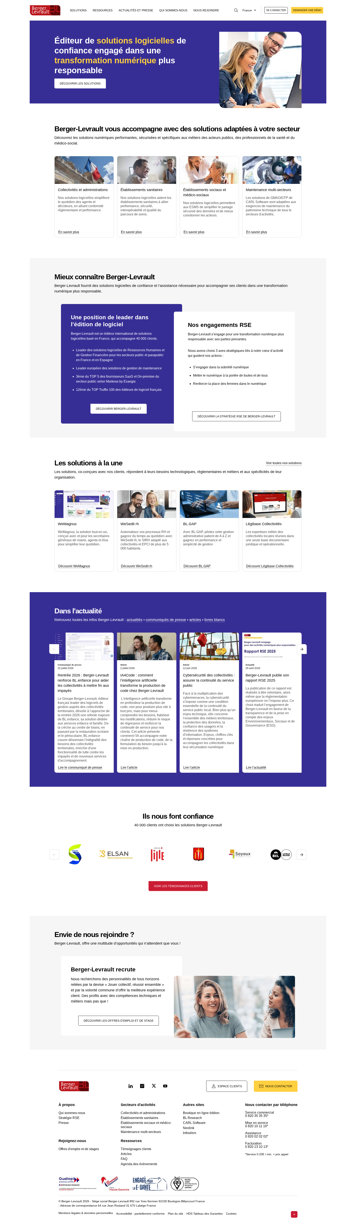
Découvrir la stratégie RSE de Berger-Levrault (236, 416)
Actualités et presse (136, 10)
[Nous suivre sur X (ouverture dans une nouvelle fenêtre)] (153, 1086)
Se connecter (276, 10)
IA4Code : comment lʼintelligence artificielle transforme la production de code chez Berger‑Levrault (142, 683)
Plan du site (175, 1213)
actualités (134, 620)
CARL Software (194, 1123)
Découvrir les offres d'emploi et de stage (118, 1020)
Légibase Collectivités (264, 524)
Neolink (188, 1128)
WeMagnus (67, 524)
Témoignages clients (136, 1149)
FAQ (124, 1159)
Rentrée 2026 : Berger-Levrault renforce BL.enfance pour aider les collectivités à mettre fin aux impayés (83, 683)
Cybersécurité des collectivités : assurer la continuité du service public (209, 680)
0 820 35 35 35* (256, 1116)
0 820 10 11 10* (256, 1126)
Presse (64, 1123)
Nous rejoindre (206, 10)
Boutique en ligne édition (201, 1113)
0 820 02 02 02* (256, 1136)
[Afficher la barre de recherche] (236, 10)
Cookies (231, 1213)
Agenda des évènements (139, 1164)
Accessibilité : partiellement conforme (140, 1213)
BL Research (192, 1118)
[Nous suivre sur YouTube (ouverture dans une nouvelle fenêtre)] (165, 1086)
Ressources (102, 10)
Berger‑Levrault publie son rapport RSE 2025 (267, 677)
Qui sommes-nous (173, 10)
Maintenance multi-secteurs (268, 190)
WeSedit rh (130, 524)
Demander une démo (307, 10)
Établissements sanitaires (142, 190)
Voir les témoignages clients (178, 886)
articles (195, 620)
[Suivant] (302, 649)
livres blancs (214, 620)
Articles (126, 1154)
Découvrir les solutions (80, 83)
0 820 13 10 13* (256, 1146)
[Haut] (294, 1214)
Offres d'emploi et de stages (79, 1149)
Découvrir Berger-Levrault (118, 408)
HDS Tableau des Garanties (204, 1213)
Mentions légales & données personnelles (86, 1213)
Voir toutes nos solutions (284, 463)
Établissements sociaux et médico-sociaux (204, 192)
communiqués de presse (166, 620)
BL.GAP (190, 524)
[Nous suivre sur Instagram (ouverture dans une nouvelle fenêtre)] (142, 1086)
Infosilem (189, 1133)
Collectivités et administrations (83, 190)
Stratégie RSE (69, 1118)
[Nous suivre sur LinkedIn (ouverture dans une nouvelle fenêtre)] (130, 1086)
